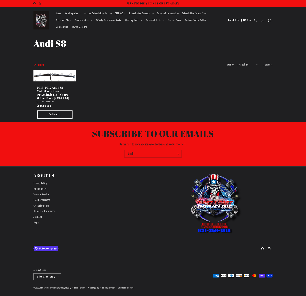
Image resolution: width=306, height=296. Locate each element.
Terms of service (108, 288)
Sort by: (230, 64)
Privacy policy (93, 288)
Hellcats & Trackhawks (44, 211)
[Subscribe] (178, 153)
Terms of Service (41, 194)
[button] (73, 13)
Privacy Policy (40, 183)
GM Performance (41, 205)
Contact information (126, 288)
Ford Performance (41, 200)
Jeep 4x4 (37, 217)
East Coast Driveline (48, 288)
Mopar (36, 222)
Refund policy (40, 189)
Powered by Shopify (63, 288)
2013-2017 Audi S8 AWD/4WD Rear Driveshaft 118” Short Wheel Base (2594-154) (53, 93)
